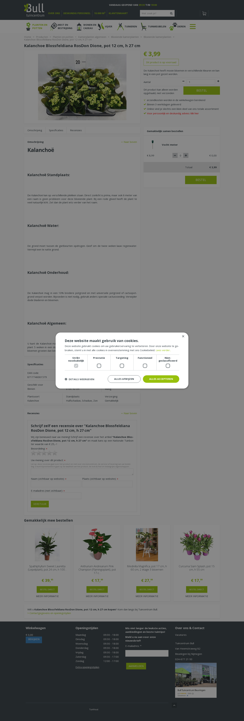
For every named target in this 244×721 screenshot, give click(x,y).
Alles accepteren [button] (161, 378)
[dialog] (122, 360)
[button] (79, 379)
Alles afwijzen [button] (124, 378)
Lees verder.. (163, 350)
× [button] (183, 336)
